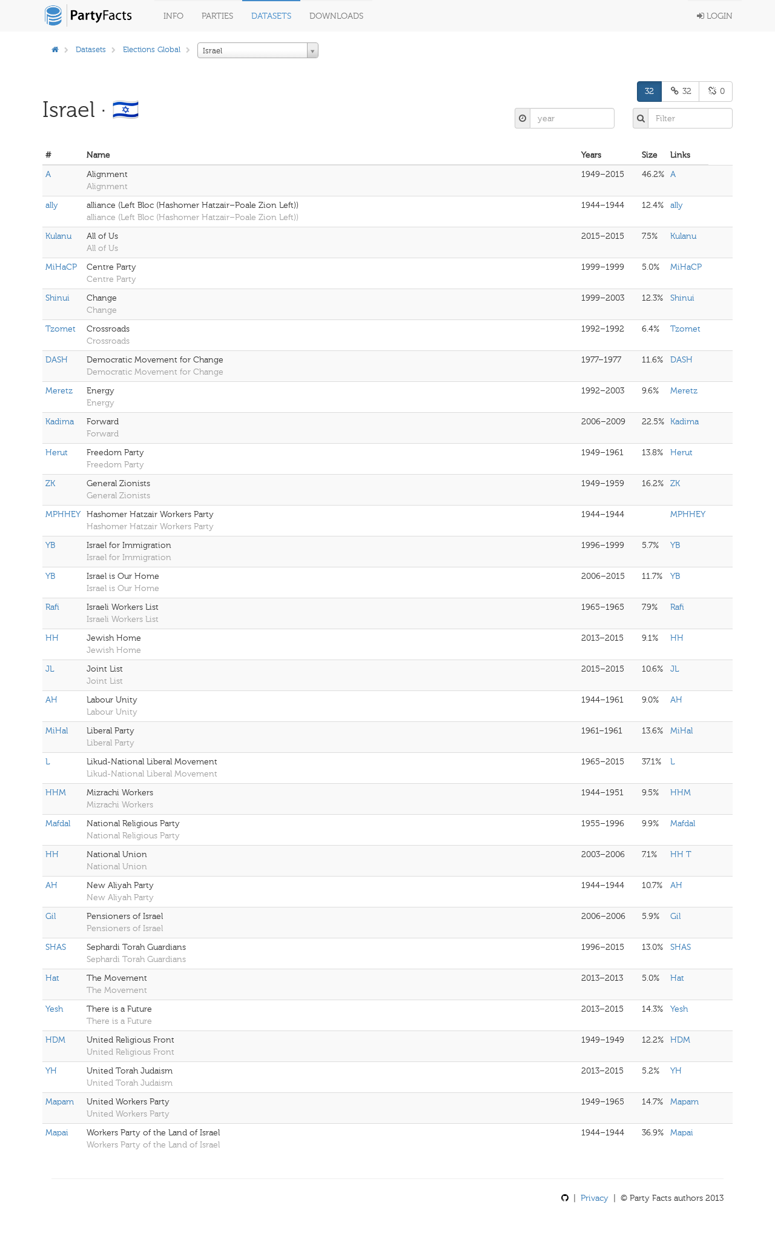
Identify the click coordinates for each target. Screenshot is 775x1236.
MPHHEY (63, 514)
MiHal (56, 731)
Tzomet (60, 329)
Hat (52, 978)
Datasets (271, 16)
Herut (56, 452)
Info (173, 16)
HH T (680, 854)
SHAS (55, 947)
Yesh (54, 1009)
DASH (56, 360)
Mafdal (57, 823)
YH (51, 1071)
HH (52, 638)
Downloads (336, 16)
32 (649, 91)
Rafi (52, 607)
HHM (55, 792)
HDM (55, 1040)
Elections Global (151, 49)
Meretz (59, 391)
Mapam (59, 1102)
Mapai (56, 1132)
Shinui (57, 298)
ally (51, 205)
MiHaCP (61, 267)
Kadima (59, 421)
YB (50, 545)
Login (718, 16)
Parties (217, 16)
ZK (50, 483)
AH (51, 700)
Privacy (594, 1198)
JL (49, 669)
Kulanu (58, 236)
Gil (50, 916)
